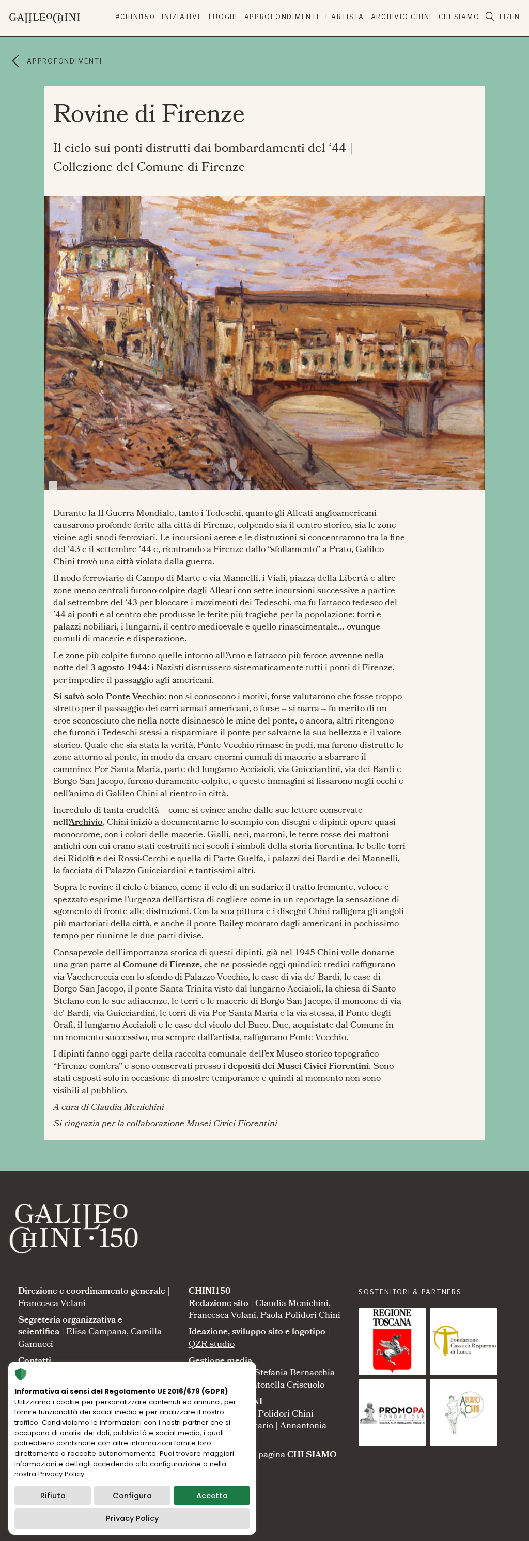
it (503, 17)
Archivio (86, 822)
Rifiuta (53, 1495)
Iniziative (182, 17)
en (515, 17)
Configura (132, 1495)
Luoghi (223, 17)
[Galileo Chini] (62, 16)
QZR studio (212, 1345)
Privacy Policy (132, 1518)
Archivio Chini (401, 17)
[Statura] (392, 1341)
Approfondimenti (281, 17)
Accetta (212, 1495)
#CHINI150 (135, 17)
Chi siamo (459, 17)
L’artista (344, 17)
